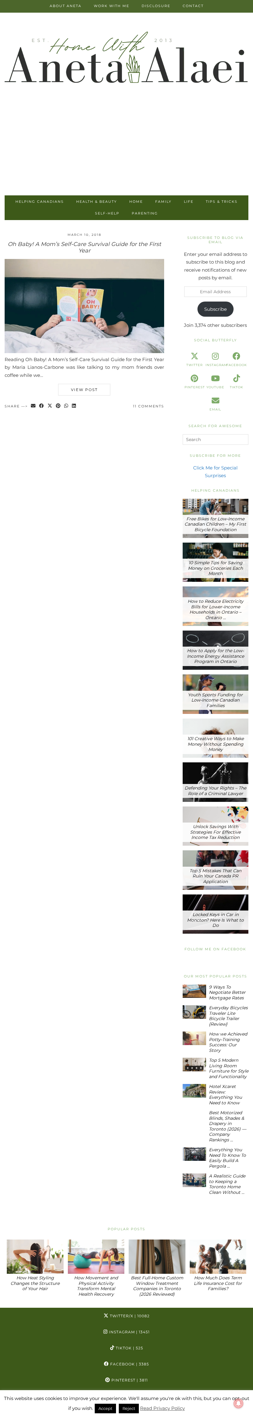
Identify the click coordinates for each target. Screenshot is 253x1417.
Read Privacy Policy (162, 1408)
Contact (193, 6)
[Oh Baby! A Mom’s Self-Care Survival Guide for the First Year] (84, 351)
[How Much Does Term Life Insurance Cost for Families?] (218, 1257)
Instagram (129, 1332)
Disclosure (156, 6)
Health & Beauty (96, 201)
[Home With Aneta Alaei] (126, 58)
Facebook (129, 1364)
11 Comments (148, 406)
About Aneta (65, 6)
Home (136, 201)
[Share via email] (33, 406)
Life (188, 201)
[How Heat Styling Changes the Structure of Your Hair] (35, 1257)
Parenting (145, 213)
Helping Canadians (39, 201)
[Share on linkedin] (74, 406)
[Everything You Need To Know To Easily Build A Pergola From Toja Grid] (194, 1154)
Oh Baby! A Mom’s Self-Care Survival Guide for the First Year (84, 247)
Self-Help (107, 213)
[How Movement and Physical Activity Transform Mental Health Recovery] (96, 1257)
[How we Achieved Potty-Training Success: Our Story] (194, 1038)
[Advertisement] (126, 149)
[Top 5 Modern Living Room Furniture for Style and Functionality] (194, 1064)
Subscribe (215, 309)
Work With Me (111, 6)
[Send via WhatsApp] (66, 406)
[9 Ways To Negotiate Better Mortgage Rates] (194, 991)
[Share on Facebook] (42, 406)
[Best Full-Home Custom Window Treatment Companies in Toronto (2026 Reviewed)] (157, 1257)
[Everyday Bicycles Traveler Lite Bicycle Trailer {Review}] (194, 1012)
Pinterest (129, 1380)
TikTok (128, 1348)
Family (163, 201)
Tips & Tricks (222, 201)
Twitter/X (129, 1316)
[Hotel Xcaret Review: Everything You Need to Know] (194, 1090)
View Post (84, 389)
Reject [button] (128, 1408)
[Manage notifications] (238, 1403)
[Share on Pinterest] (58, 406)
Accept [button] (105, 1408)
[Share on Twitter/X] (50, 406)
